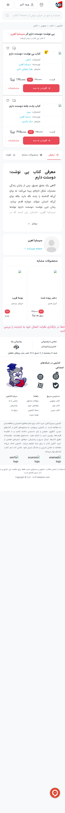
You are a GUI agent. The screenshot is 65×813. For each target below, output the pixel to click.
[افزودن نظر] (14, 48)
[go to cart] (41, 4)
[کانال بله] (56, 385)
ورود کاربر (24, 4)
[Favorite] (8, 48)
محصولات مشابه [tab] (30, 155)
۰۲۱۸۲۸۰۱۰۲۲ (48, 347)
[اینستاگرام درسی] (55, 375)
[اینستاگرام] (40, 376)
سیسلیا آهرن (17, 34)
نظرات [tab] (8, 155)
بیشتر (34, 223)
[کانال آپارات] (40, 385)
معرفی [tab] (51, 155)
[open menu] (8, 5)
